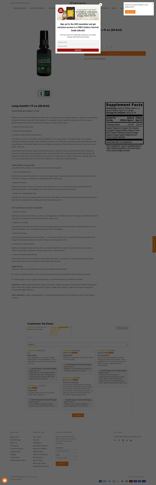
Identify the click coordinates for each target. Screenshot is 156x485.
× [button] (152, 4)
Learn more (130, 12)
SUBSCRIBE (78, 50)
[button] (4, 480)
